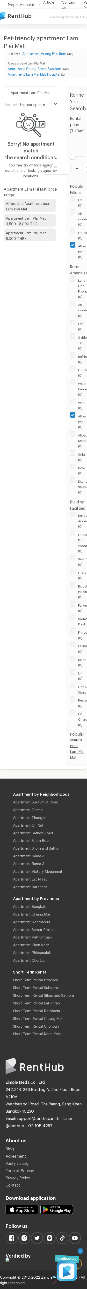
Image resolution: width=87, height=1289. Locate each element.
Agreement (16, 1155)
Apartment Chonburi (29, 959)
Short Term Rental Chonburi (36, 1025)
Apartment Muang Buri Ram (44, 53)
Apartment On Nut (28, 824)
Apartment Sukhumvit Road (35, 801)
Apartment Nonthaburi (31, 921)
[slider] (72, 157)
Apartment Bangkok (29, 905)
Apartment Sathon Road (33, 832)
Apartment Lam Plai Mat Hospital (34, 73)
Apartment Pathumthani (32, 936)
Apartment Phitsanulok (32, 951)
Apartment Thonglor (30, 816)
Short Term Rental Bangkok (35, 979)
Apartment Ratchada (30, 886)
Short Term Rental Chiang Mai (37, 1017)
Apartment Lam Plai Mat (31, 91)
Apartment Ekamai (28, 809)
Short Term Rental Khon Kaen (37, 1032)
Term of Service (20, 1169)
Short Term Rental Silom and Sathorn (43, 994)
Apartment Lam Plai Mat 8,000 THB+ (26, 235)
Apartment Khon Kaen (31, 944)
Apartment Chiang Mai (31, 913)
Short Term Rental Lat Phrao (36, 1002)
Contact (13, 1184)
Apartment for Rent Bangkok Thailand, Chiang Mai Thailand (23, 16)
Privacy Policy (18, 1177)
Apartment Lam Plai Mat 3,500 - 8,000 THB (26, 220)
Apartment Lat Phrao (30, 878)
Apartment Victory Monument (37, 870)
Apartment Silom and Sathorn (37, 847)
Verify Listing (17, 1162)
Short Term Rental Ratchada (36, 1010)
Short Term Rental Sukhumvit (37, 986)
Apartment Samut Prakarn (34, 928)
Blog (10, 1148)
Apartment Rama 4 (28, 855)
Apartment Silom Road (32, 839)
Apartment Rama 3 (28, 862)
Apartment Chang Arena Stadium (35, 68)
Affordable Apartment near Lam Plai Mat (28, 205)
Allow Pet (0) (82, 251)
